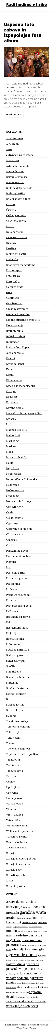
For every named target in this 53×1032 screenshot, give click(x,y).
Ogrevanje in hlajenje (19, 528)
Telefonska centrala (18, 726)
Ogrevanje (12, 523)
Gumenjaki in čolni (18, 314)
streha (21, 987)
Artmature (12, 160)
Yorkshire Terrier (16, 836)
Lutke (9, 424)
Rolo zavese (13, 644)
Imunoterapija (15, 330)
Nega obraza (13, 473)
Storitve (11, 699)
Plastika (11, 561)
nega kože (13, 940)
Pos (8, 567)
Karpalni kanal (15, 363)
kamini (37, 918)
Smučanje (12, 682)
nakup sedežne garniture (24, 935)
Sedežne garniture (17, 655)
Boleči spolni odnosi (18, 198)
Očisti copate (14, 517)
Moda (9, 451)
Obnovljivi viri (14, 506)
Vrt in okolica (14, 814)
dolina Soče (27, 907)
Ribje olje (11, 633)
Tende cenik (13, 737)
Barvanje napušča (17, 176)
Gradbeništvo (14, 303)
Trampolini (13, 759)
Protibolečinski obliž (19, 605)
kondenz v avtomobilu (29, 923)
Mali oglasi (13, 435)
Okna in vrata (14, 534)
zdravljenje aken (18, 1006)
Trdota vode (13, 765)
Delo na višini (14, 231)
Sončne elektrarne (17, 688)
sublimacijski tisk (12, 992)
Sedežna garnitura (17, 649)
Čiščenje (11, 210)
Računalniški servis (18, 616)
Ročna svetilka (15, 638)
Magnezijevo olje (16, 429)
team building (24, 992)
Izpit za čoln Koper (17, 347)
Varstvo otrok (14, 803)
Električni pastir (16, 253)
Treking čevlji (14, 770)
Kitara (10, 374)
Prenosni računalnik (18, 594)
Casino (10, 204)
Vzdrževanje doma (17, 825)
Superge (11, 715)
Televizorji (12, 732)
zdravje (40, 1001)
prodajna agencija (12, 974)
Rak (8, 622)
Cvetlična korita (16, 220)
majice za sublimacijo (20, 927)
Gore (9, 292)
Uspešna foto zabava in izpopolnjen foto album (22, 32)
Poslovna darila (15, 572)
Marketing (12, 440)
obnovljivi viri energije (28, 949)
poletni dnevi (15, 964)
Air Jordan (12, 143)
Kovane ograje (15, 407)
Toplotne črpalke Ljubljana (22, 754)
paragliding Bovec (37, 960)
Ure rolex (12, 792)
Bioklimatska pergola (19, 188)
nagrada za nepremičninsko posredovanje (32, 931)
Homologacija (14, 325)
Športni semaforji (16, 693)
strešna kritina (37, 987)
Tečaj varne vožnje (17, 721)
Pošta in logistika (16, 578)
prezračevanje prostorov (24, 969)
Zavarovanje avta (16, 847)
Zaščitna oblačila (16, 842)
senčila (11, 983)
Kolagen (11, 391)
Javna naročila (15, 352)
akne (10, 901)
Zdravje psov (14, 869)
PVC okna (12, 611)
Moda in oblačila (16, 457)
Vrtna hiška (13, 820)
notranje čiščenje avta (29, 945)
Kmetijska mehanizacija (20, 385)
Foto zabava (13, 275)
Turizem (11, 776)
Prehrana (11, 589)
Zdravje (10, 853)
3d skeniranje (14, 138)
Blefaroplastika (15, 193)
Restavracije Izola (17, 627)
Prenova (11, 600)
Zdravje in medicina (18, 864)
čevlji (34, 1006)
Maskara (11, 446)
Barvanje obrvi (15, 182)
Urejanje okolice (16, 798)
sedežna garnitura (30, 978)
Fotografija (13, 281)
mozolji (11, 931)
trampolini (34, 997)
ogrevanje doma (21, 954)
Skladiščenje (13, 671)
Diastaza (11, 243)
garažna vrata (33, 912)
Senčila (10, 666)
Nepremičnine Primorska (21, 479)
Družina (11, 248)
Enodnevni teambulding (20, 265)
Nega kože (12, 468)
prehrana (32, 964)
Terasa (10, 743)
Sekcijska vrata (15, 660)
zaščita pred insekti (20, 1001)
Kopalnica (12, 402)
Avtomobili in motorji (19, 166)
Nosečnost (12, 495)
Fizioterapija (14, 270)
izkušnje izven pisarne (24, 918)
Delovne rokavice (16, 237)
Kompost (11, 396)
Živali (9, 880)
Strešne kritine (15, 710)
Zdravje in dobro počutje (21, 858)
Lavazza (11, 418)
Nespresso (12, 484)
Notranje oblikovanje (19, 501)
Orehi (9, 545)
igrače (10, 918)
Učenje (10, 781)
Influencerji (13, 341)
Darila (10, 226)
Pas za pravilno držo (18, 556)
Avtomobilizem (15, 171)
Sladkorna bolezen (17, 677)
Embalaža (12, 259)
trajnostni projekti (24, 997)
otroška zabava (24, 960)
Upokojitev (13, 787)
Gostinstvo (13, 297)
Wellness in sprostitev (19, 831)
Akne (9, 149)
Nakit (9, 462)
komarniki (13, 922)
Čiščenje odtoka (16, 215)
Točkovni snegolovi (18, 748)
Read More (13, 114)
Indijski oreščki (15, 336)
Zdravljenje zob (15, 875)
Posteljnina (13, 583)
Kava (9, 369)
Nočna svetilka (15, 490)
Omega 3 (11, 539)
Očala (9, 512)
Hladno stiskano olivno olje (23, 319)
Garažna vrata (14, 286)
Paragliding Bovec (17, 550)
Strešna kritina (15, 704)
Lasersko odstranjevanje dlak (24, 413)
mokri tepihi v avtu (35, 927)
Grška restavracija (17, 308)
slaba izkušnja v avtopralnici (27, 983)
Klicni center (14, 380)
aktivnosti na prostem (19, 155)
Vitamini (11, 809)
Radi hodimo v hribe (26, 4)
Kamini (10, 358)
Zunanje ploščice (16, 886)
